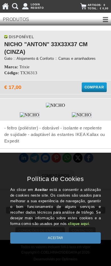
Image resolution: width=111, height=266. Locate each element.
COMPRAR (94, 87)
